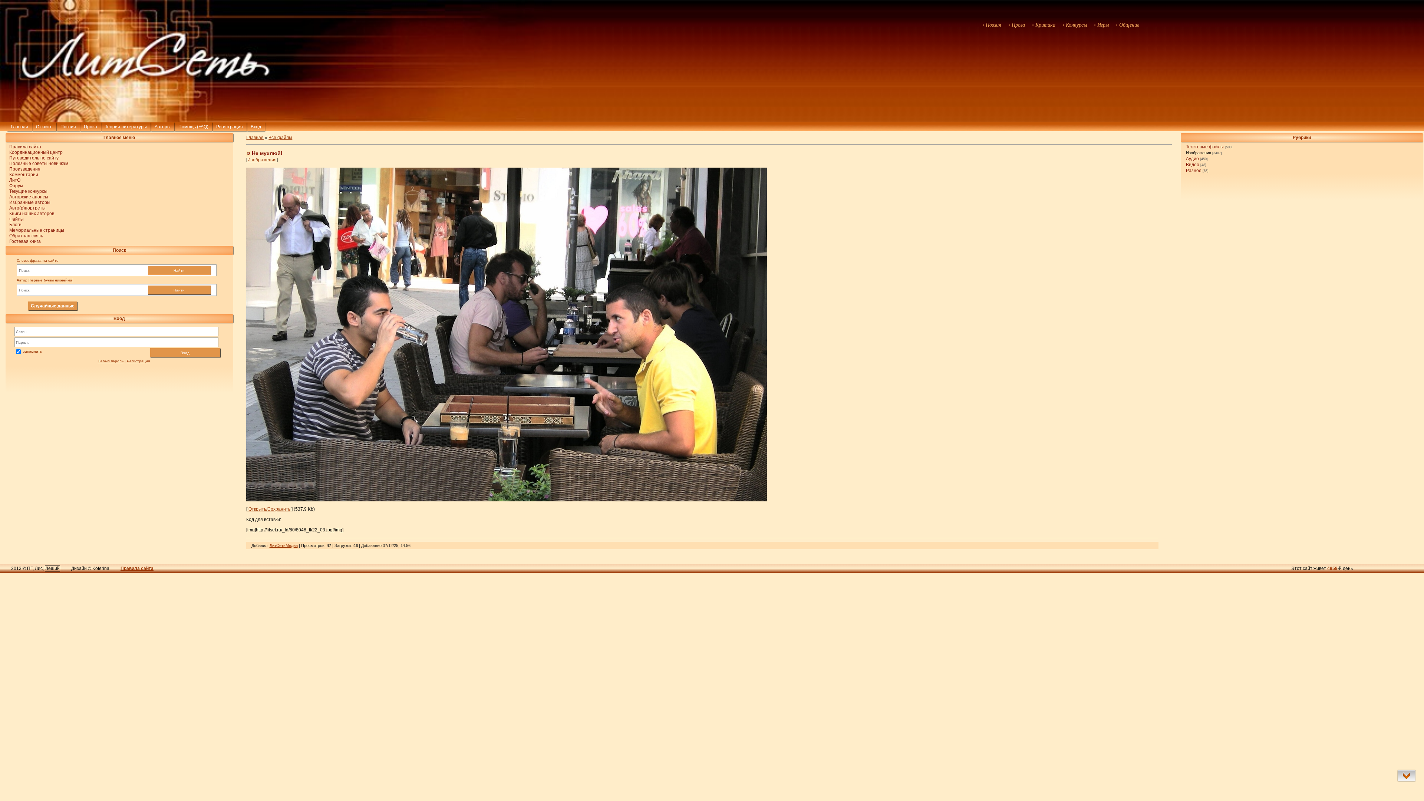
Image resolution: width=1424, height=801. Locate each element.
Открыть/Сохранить (268, 509)
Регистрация (229, 126)
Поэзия (68, 126)
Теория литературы (126, 126)
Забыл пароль (110, 361)
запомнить (32, 351)
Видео (1192, 164)
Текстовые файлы (1205, 146)
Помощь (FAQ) (193, 126)
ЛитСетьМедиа (284, 545)
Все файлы (280, 137)
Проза (90, 126)
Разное (1194, 170)
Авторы (163, 126)
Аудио (1192, 158)
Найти (179, 270)
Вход (185, 353)
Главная (19, 126)
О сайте (44, 126)
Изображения (1198, 153)
